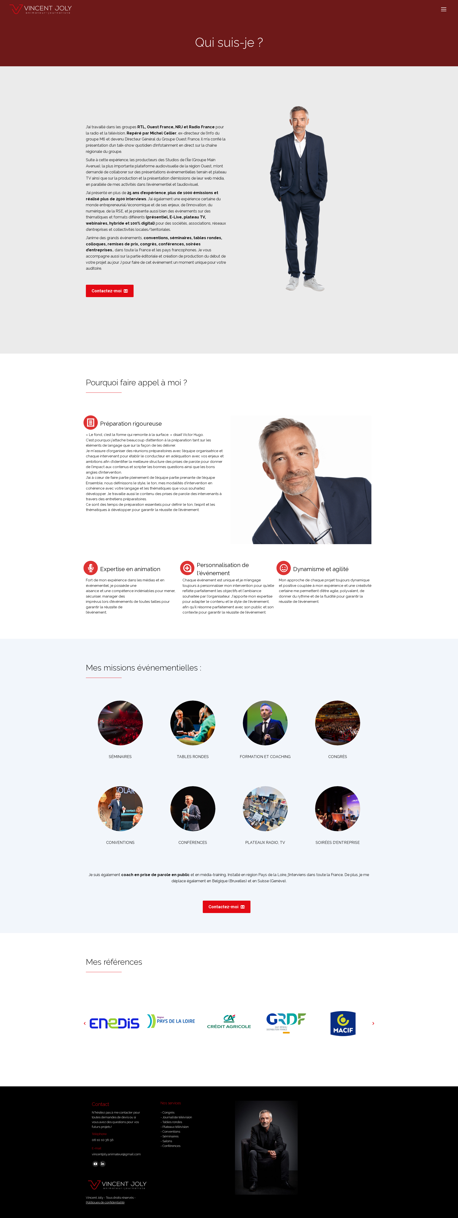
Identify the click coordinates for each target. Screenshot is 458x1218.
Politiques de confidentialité (105, 1202)
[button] (84, 1023)
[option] (114, 1023)
